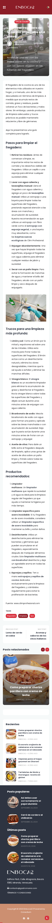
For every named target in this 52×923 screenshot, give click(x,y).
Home (9, 22)
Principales (26, 682)
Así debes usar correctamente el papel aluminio (31, 800)
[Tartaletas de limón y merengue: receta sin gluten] (11, 776)
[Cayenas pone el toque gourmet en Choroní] (11, 763)
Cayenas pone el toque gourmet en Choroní (30, 760)
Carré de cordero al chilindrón (32, 816)
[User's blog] (26, 872)
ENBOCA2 (20, 699)
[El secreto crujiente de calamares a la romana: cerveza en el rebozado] (11, 748)
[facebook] (24, 918)
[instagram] (28, 918)
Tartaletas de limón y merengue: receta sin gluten (29, 775)
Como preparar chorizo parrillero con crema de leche (26, 691)
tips (32, 616)
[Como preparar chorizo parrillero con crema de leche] (11, 734)
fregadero (11, 616)
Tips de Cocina (22, 22)
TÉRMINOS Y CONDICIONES (19, 892)
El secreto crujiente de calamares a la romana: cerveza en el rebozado (30, 747)
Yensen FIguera (20, 42)
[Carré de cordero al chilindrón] (13, 819)
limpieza (23, 616)
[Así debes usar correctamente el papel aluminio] (13, 802)
